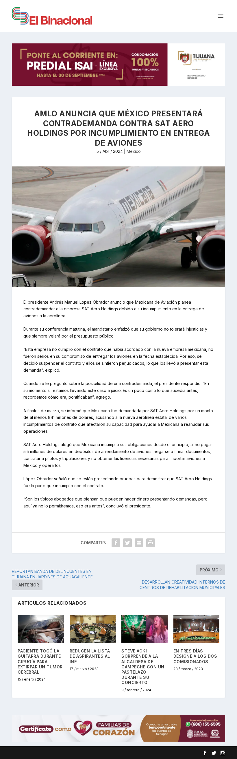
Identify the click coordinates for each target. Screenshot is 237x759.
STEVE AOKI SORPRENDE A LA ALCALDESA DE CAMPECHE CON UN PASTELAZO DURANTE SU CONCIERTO (142, 666)
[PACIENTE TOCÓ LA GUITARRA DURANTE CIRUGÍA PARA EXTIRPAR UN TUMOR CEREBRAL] (41, 629)
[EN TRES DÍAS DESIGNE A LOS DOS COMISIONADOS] (196, 629)
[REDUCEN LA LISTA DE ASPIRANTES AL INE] (93, 629)
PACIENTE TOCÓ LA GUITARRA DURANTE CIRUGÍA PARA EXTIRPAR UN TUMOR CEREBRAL (40, 661)
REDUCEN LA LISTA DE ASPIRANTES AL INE (90, 656)
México (134, 151)
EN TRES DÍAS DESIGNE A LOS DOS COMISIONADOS (195, 656)
